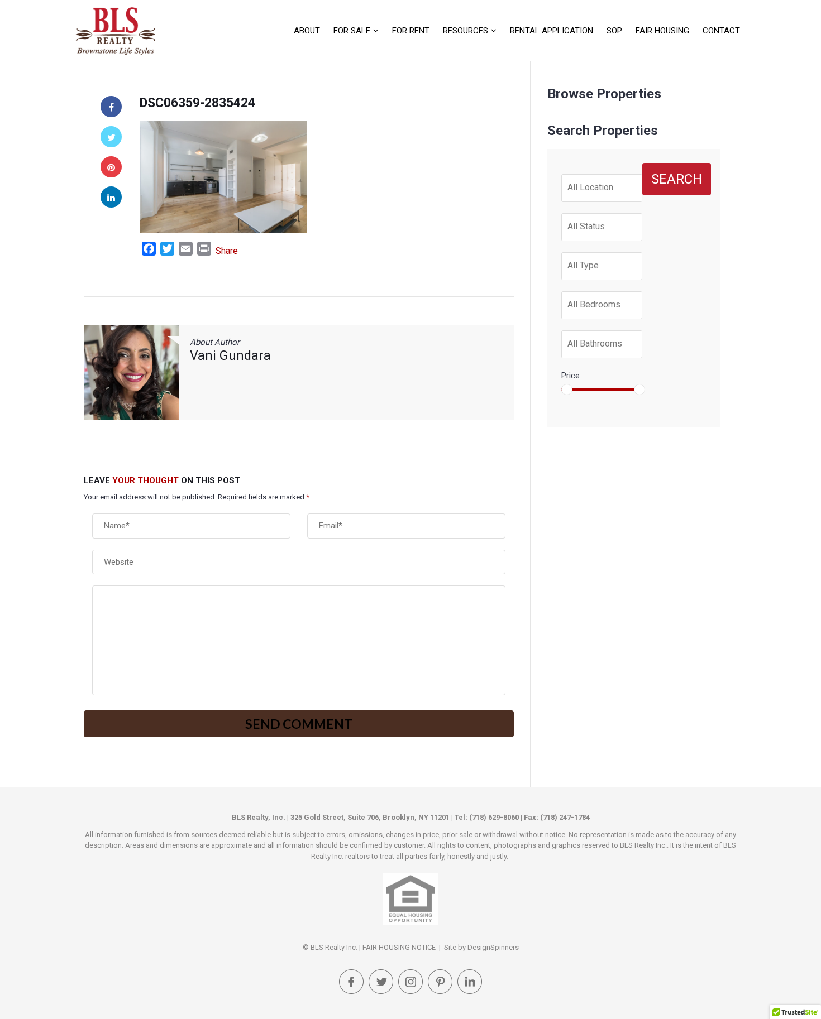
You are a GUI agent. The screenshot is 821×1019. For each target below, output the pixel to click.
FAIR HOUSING (662, 31)
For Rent (410, 31)
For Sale (351, 31)
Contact (721, 31)
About (307, 31)
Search (676, 179)
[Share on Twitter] (111, 136)
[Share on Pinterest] (111, 166)
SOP (614, 31)
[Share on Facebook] (111, 106)
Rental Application (551, 31)
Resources (465, 31)
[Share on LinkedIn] (111, 197)
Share (227, 251)
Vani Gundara (230, 355)
